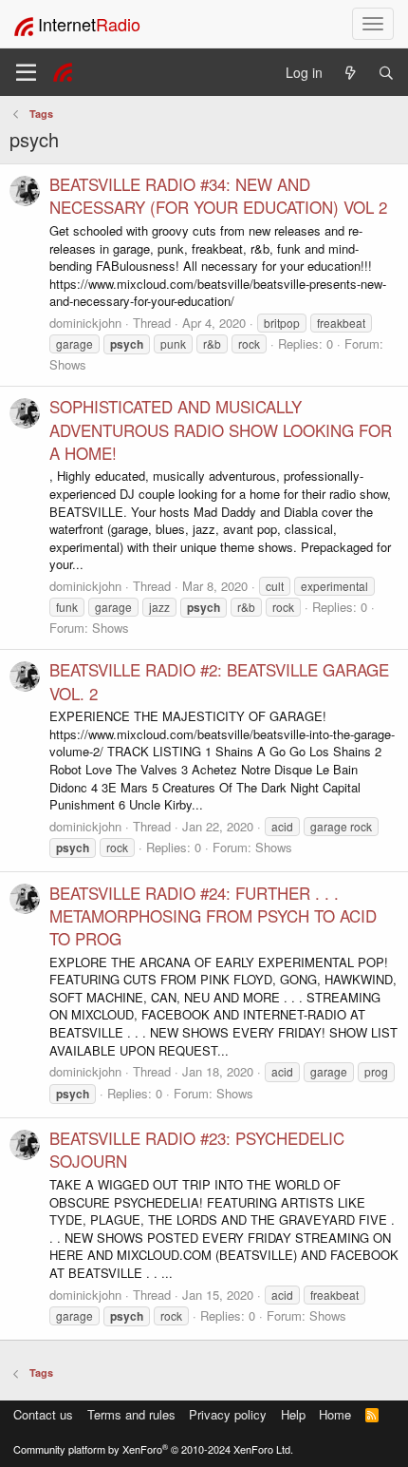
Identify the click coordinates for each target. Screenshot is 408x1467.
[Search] (386, 72)
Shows (67, 364)
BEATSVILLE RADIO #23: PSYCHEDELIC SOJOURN (196, 1149)
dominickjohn (85, 323)
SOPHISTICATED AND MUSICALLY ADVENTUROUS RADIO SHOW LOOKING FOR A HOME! (220, 429)
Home (335, 1414)
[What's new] (350, 72)
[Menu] (26, 72)
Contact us (43, 1414)
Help (293, 1414)
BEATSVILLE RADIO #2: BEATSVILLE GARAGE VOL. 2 (219, 680)
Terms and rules (131, 1414)
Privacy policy (228, 1414)
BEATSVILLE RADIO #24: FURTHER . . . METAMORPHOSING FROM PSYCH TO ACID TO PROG (213, 916)
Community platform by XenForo (153, 1449)
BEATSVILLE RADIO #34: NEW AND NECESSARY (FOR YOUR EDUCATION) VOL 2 (218, 195)
